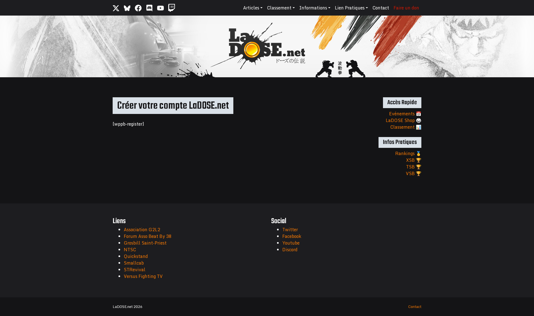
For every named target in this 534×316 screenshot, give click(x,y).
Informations (313, 7)
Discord (290, 249)
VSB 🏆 (413, 173)
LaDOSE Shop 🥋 (403, 120)
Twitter (290, 229)
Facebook (291, 236)
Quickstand (136, 256)
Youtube (291, 243)
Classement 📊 (405, 127)
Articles (251, 7)
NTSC (130, 249)
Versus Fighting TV (143, 276)
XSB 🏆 (413, 160)
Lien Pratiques (350, 7)
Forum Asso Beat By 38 (148, 236)
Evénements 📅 (405, 113)
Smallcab (134, 263)
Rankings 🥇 (408, 153)
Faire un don (406, 7)
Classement (279, 7)
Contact (380, 7)
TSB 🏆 (413, 166)
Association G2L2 (142, 229)
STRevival (134, 269)
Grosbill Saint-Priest (145, 243)
